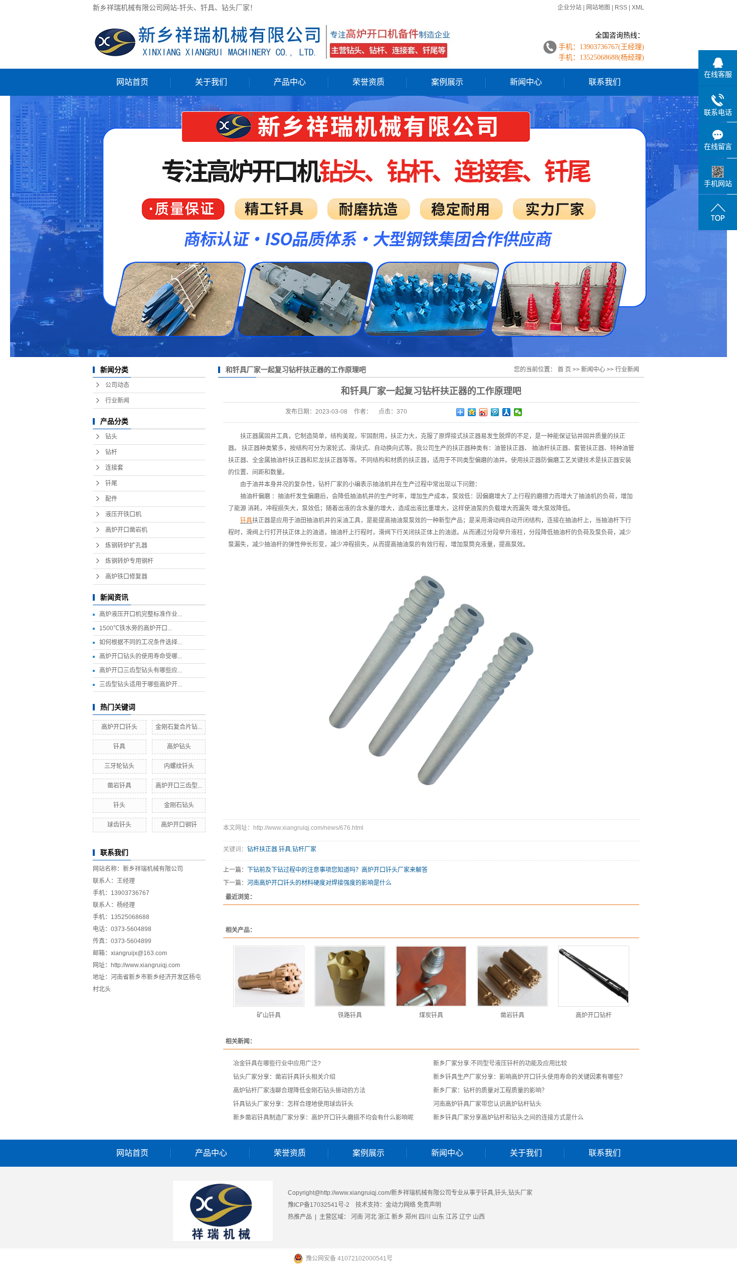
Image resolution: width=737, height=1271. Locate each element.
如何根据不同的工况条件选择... (140, 642)
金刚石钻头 (179, 805)
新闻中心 (526, 82)
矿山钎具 (269, 1015)
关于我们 (211, 82)
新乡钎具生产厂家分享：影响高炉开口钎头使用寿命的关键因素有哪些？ (529, 1076)
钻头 (111, 436)
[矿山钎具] (268, 976)
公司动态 (117, 385)
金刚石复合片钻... (178, 727)
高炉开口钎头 (119, 727)
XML (638, 7)
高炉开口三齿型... (178, 785)
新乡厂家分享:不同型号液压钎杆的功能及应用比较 (500, 1063)
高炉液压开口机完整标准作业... (140, 614)
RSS (621, 7)
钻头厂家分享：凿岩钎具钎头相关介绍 (284, 1076)
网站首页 (132, 82)
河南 (357, 1216)
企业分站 (570, 7)
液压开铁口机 (123, 514)
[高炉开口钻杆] (593, 976)
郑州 (411, 1216)
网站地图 (598, 7)
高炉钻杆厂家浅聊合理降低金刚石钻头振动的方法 (299, 1090)
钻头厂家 (520, 1192)
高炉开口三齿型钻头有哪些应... (140, 670)
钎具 (119, 746)
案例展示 (447, 82)
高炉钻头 (179, 746)
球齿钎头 (119, 824)
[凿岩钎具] (512, 976)
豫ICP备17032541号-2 (318, 1204)
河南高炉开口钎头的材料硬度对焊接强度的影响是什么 (319, 882)
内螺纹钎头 (179, 766)
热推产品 (300, 1216)
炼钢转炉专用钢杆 (129, 561)
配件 (111, 498)
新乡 (398, 1216)
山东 (438, 1216)
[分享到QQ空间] (472, 412)
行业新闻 (117, 400)
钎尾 (111, 483)
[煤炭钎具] (431, 976)
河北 (370, 1216)
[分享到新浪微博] (483, 412)
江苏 (452, 1216)
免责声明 (429, 1204)
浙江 (384, 1216)
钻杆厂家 (304, 849)
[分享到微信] (518, 412)
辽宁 (465, 1216)
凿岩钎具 (119, 785)
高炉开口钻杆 (594, 1015)
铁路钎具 (350, 1015)
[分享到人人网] (506, 412)
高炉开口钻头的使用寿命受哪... (140, 656)
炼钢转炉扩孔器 (126, 545)
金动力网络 (401, 1204)
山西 (479, 1216)
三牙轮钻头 (119, 766)
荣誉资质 (368, 82)
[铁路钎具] (350, 976)
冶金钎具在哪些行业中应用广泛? (277, 1063)
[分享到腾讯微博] (495, 412)
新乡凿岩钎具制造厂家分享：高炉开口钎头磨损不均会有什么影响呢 (323, 1117)
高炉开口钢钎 (179, 824)
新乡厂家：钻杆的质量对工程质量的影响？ (490, 1090)
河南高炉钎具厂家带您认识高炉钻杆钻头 (487, 1104)
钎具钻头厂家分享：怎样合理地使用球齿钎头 (293, 1104)
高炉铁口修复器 (126, 576)
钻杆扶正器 (262, 849)
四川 (425, 1216)
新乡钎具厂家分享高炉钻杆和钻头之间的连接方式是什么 (508, 1117)
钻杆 (111, 452)
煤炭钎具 (431, 1015)
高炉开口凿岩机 (126, 529)
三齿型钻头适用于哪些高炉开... (140, 684)
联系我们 (605, 82)
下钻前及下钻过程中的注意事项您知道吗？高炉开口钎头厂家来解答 (337, 869)
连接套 (114, 467)
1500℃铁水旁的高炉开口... (135, 628)
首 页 (564, 369)
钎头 (119, 805)
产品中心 (290, 82)
